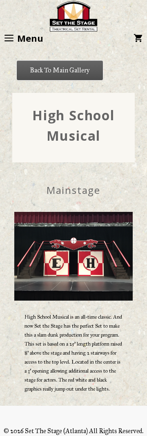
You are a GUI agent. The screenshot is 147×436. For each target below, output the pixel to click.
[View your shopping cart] (138, 38)
